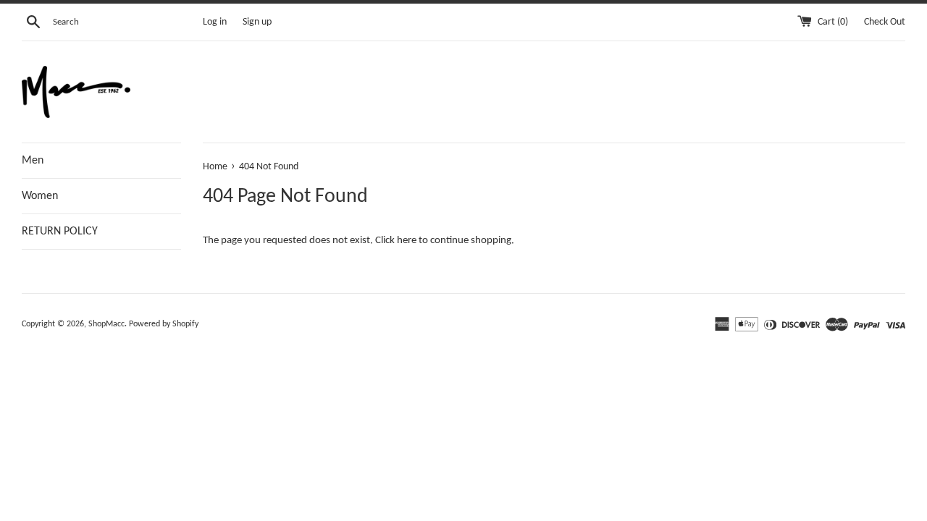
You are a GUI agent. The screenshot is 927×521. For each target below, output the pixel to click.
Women (40, 196)
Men (32, 160)
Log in (215, 22)
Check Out (884, 22)
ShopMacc (106, 324)
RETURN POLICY (60, 231)
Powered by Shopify (163, 324)
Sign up (257, 22)
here (406, 240)
